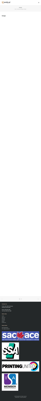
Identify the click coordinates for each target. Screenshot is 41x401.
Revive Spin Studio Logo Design (5, 148)
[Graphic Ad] (6, 2)
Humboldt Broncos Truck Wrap (5, 61)
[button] (38, 2)
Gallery (3, 321)
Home (3, 315)
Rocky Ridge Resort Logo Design (5, 119)
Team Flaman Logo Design (4, 90)
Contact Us (4, 322)
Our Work (3, 319)
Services (3, 318)
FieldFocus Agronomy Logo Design (5, 206)
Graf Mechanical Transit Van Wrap (5, 38)
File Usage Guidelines (6, 328)
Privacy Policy (17, 397)
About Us (3, 317)
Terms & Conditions (23, 397)
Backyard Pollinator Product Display (5, 291)
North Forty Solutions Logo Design (6, 177)
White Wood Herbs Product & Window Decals (6, 262)
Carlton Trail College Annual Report (8, 237)
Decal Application (5, 327)
